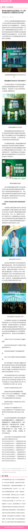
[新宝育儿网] (6, 1)
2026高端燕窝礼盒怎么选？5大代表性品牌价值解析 (14, 479)
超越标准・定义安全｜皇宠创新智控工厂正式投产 (14, 503)
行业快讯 (10, 7)
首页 (3, 7)
